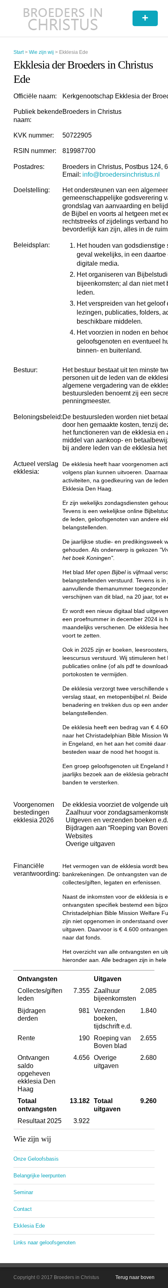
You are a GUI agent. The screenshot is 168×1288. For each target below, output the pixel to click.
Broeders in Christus (62, 18)
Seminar (23, 1192)
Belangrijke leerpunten (39, 1176)
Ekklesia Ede (29, 1226)
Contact (22, 1209)
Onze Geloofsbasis (36, 1159)
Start (18, 52)
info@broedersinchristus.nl (121, 174)
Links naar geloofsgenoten (44, 1242)
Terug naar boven (135, 1277)
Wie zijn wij (41, 52)
